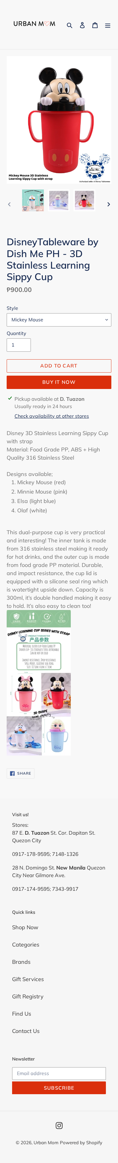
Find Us (21, 1013)
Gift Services (28, 979)
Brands (21, 961)
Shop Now (25, 927)
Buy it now (59, 382)
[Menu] (107, 25)
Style (12, 308)
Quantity (16, 333)
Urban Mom (46, 1142)
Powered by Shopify (81, 1142)
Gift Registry (28, 996)
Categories (25, 944)
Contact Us (26, 1030)
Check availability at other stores (52, 416)
